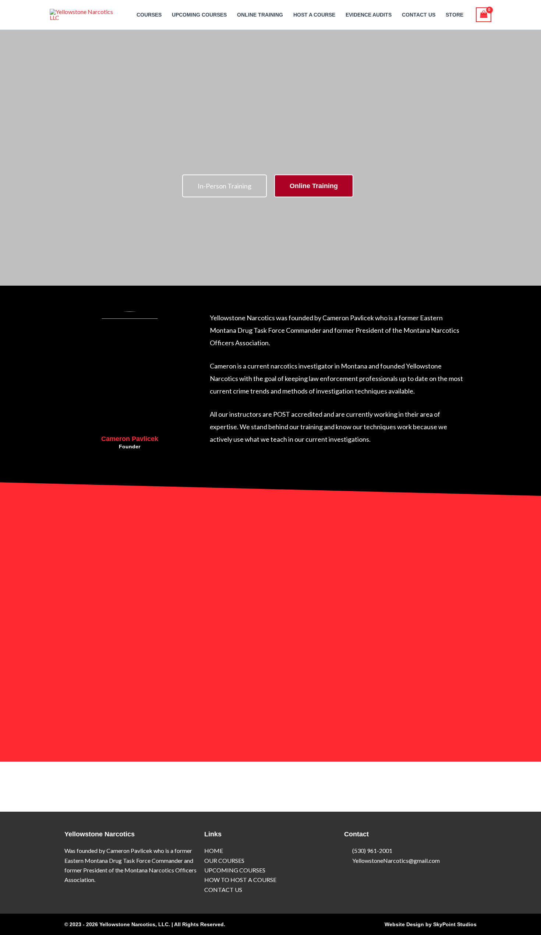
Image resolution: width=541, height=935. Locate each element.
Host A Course (314, 15)
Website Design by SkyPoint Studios (431, 924)
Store (454, 15)
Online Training (260, 15)
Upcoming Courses (199, 15)
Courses (149, 15)
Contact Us (418, 15)
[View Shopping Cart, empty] (483, 14)
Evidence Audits (369, 15)
